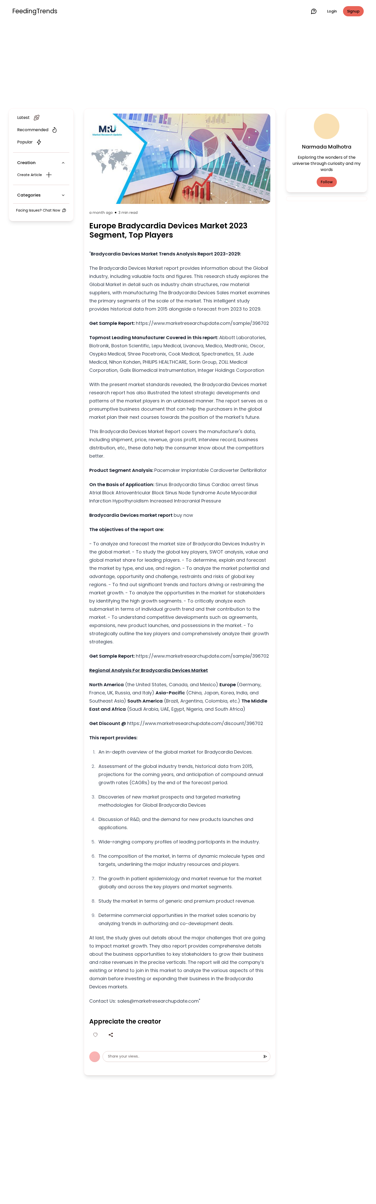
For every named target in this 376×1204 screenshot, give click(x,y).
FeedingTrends (34, 11)
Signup (353, 11)
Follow (327, 182)
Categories (29, 195)
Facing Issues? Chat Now (38, 210)
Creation (26, 163)
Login (332, 11)
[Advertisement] (188, 64)
